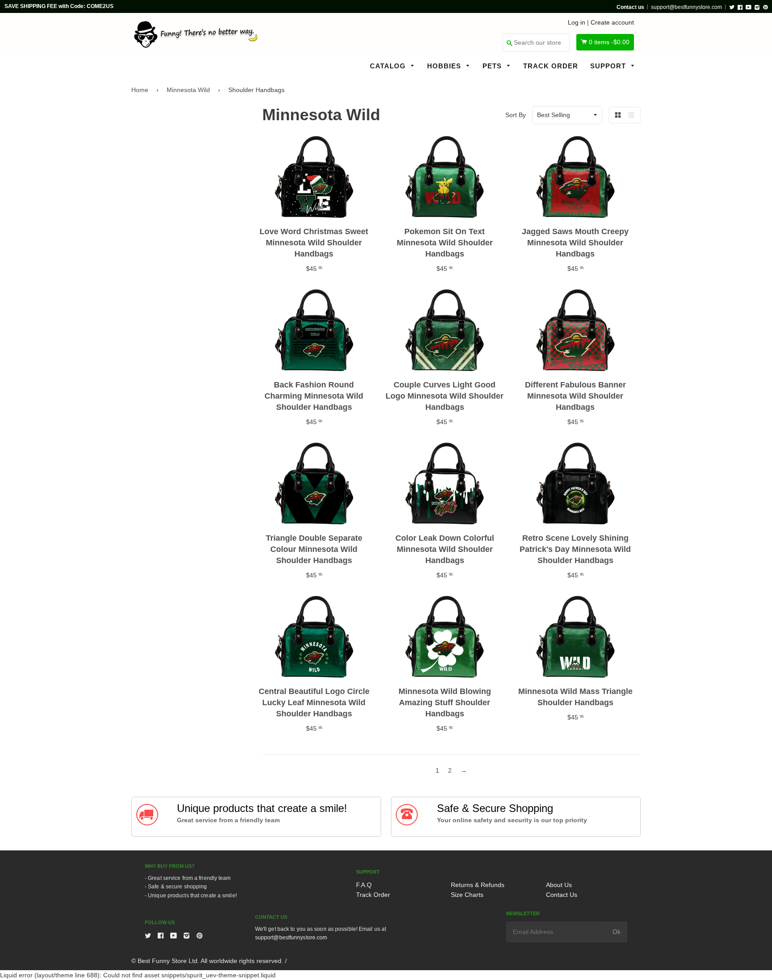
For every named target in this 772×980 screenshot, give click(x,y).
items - (609, 42)
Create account (612, 22)
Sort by (515, 114)
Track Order (550, 66)
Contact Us (561, 894)
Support (609, 66)
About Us (559, 884)
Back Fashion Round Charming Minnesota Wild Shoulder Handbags (313, 396)
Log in (576, 22)
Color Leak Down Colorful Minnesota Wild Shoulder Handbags (444, 549)
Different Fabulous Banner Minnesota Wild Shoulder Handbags (575, 396)
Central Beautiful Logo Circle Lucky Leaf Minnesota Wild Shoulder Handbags (314, 702)
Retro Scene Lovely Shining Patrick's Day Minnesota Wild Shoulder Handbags (575, 549)
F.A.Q (364, 884)
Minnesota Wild (188, 89)
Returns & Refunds (477, 884)
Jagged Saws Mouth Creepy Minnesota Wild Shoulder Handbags (575, 242)
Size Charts (467, 894)
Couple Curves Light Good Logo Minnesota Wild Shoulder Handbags (444, 396)
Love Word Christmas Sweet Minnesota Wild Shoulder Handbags (314, 242)
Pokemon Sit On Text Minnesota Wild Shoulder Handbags (445, 242)
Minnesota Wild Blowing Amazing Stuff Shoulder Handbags (445, 702)
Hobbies (445, 66)
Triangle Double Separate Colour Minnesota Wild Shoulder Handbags (314, 549)
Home (139, 89)
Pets (493, 66)
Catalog (389, 66)
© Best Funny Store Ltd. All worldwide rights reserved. (207, 960)
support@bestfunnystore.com (686, 7)
